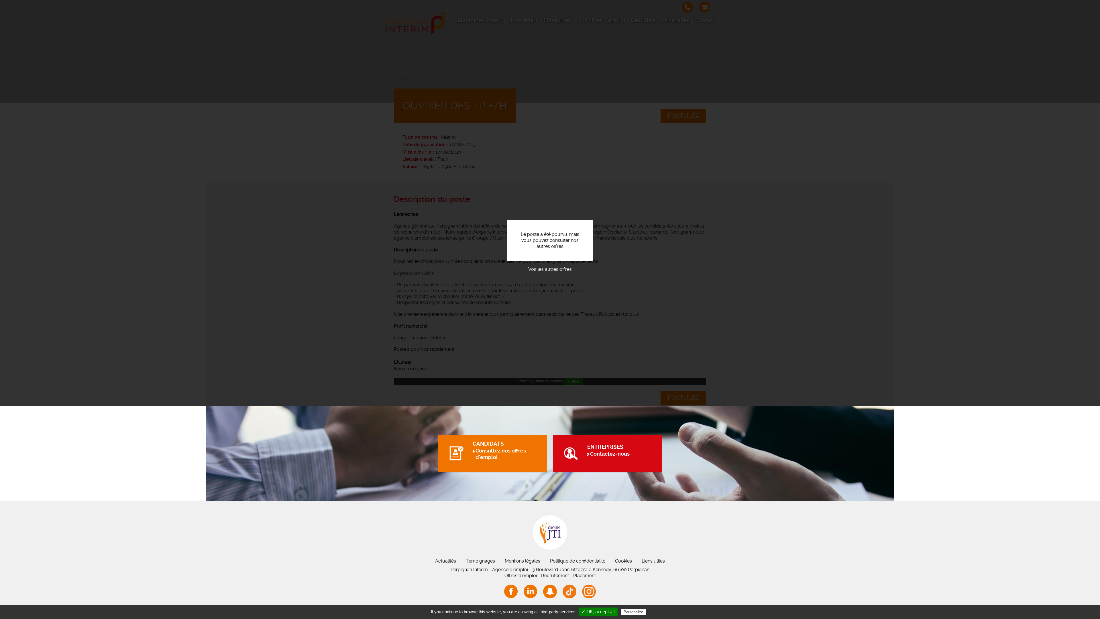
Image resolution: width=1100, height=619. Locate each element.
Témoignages (480, 561)
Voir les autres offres (550, 269)
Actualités (445, 561)
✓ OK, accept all (598, 611)
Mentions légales (522, 561)
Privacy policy (661, 612)
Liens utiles (653, 561)
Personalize (633, 612)
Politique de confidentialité (577, 561)
